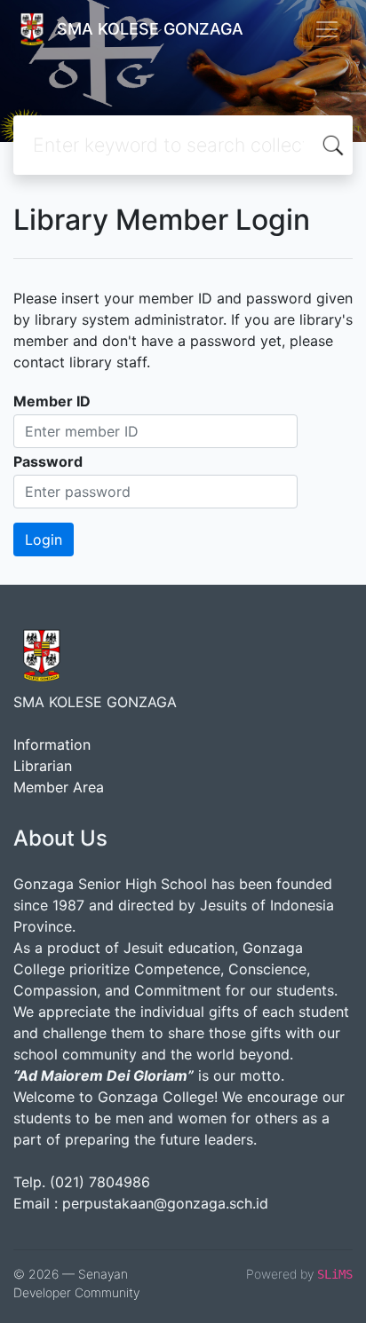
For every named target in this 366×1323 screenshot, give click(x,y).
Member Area (58, 787)
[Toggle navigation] (327, 29)
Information (52, 744)
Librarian (42, 766)
